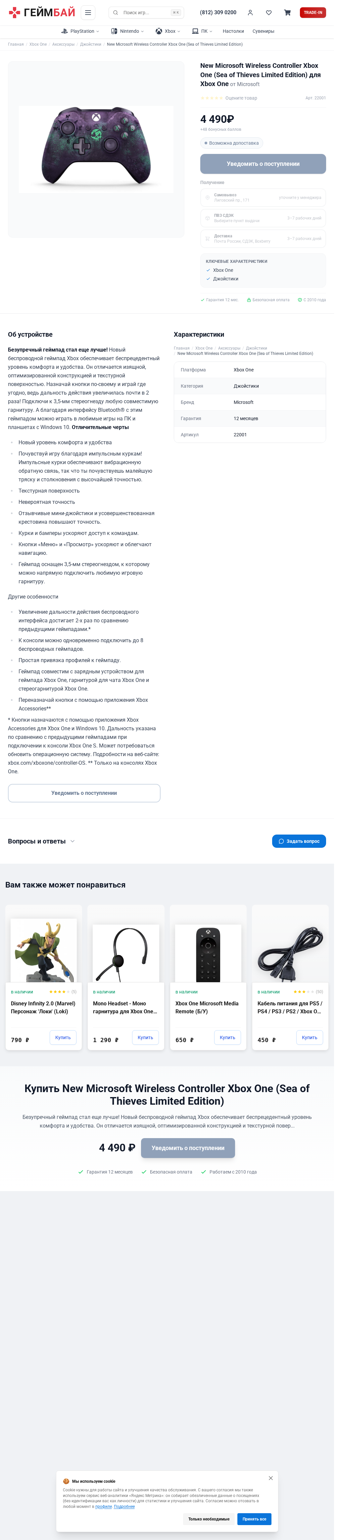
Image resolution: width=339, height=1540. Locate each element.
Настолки (233, 31)
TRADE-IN (313, 12)
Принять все (254, 1519)
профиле (103, 1506)
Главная (16, 44)
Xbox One (38, 44)
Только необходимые (208, 1519)
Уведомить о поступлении (263, 163)
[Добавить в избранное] (71, 909)
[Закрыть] (270, 1478)
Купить (63, 1037)
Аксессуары (63, 44)
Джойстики (90, 44)
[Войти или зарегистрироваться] (250, 12)
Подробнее (124, 1506)
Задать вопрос (303, 841)
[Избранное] (269, 12)
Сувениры (263, 31)
